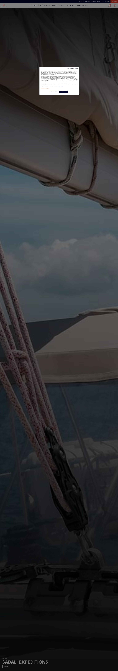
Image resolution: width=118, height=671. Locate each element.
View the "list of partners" (45, 88)
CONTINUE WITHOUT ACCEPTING (72, 68)
